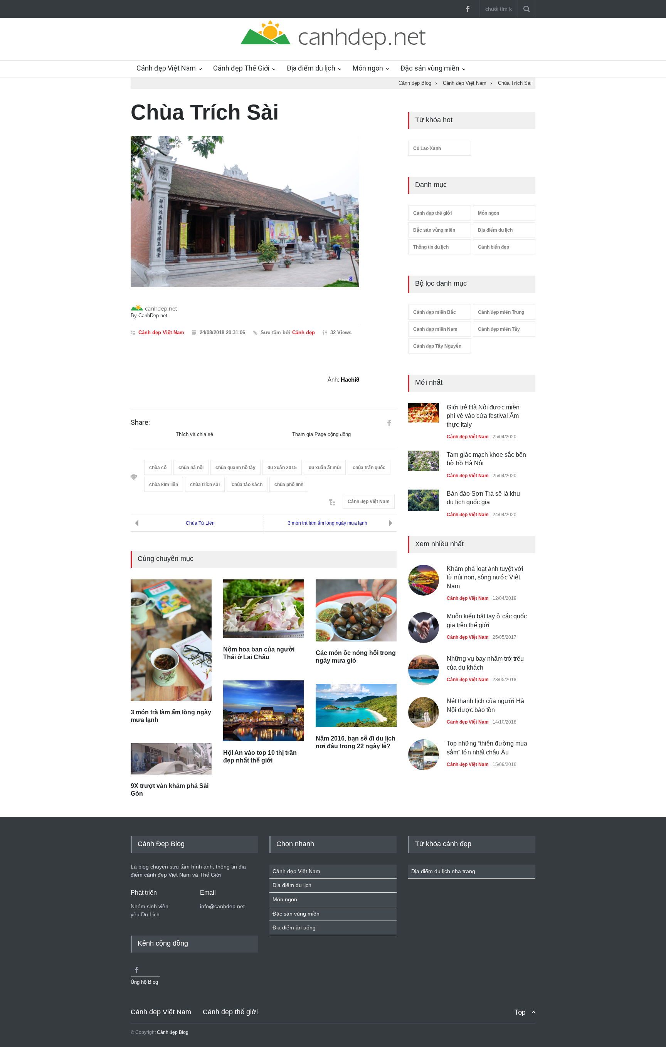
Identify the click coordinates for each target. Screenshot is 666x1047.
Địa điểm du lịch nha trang (443, 871)
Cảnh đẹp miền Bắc (434, 312)
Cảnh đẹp (303, 332)
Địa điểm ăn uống (294, 927)
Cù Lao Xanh (427, 148)
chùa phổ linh (288, 484)
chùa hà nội (191, 467)
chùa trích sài (205, 484)
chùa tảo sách (247, 484)
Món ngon (368, 68)
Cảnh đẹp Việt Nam (166, 68)
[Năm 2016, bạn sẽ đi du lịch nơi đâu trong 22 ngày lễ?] (356, 705)
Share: (140, 422)
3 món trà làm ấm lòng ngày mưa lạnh (327, 523)
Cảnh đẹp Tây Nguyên (437, 346)
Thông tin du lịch (431, 247)
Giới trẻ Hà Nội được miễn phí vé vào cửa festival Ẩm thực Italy (483, 416)
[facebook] (467, 9)
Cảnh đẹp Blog (172, 1032)
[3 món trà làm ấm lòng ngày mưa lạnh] (171, 640)
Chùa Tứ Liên (200, 523)
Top (520, 1012)
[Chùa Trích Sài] (245, 212)
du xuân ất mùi (325, 467)
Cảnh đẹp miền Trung (501, 312)
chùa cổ (157, 467)
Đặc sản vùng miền (429, 68)
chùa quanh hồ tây (235, 467)
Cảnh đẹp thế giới (432, 213)
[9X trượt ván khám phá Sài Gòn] (171, 758)
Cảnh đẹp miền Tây (499, 329)
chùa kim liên (163, 484)
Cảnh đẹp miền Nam (435, 329)
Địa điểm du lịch (311, 68)
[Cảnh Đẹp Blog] (333, 48)
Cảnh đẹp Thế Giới (241, 68)
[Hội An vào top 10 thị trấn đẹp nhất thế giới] (263, 710)
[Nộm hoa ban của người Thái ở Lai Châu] (263, 608)
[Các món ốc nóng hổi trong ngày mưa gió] (356, 610)
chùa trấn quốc (369, 467)
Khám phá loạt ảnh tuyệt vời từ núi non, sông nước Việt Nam (485, 577)
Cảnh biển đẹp (493, 247)
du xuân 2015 (282, 467)
